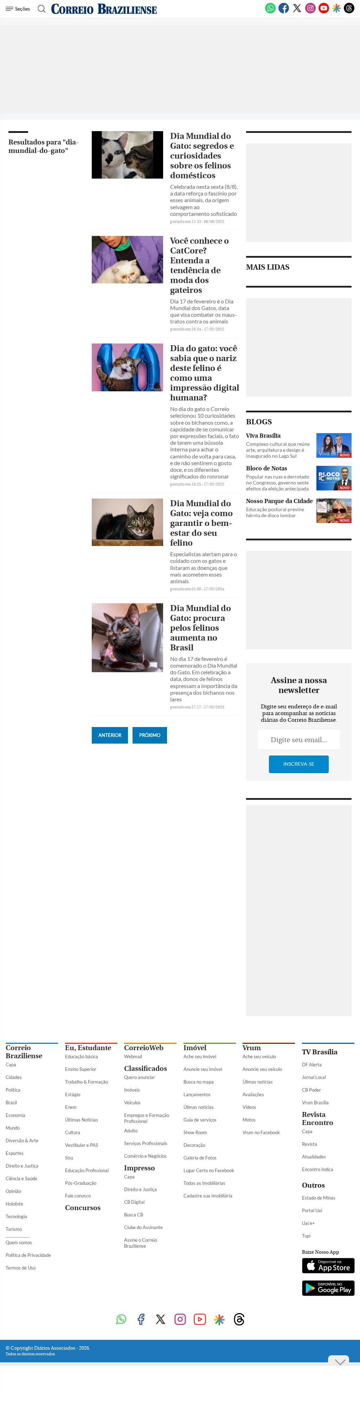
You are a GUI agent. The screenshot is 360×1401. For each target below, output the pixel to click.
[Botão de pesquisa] (39, 8)
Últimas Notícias (81, 1120)
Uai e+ (308, 1223)
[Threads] (349, 12)
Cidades (14, 1077)
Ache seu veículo (259, 1056)
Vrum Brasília (315, 1102)
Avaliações (253, 1094)
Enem (71, 1107)
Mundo (13, 1128)
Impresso (139, 1168)
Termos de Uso (21, 1268)
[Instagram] (310, 12)
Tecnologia (16, 1216)
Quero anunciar (139, 1077)
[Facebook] (283, 12)
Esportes (15, 1153)
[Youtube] (324, 12)
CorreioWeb (143, 1048)
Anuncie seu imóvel (203, 1069)
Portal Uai (312, 1210)
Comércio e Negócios (145, 1156)
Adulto (130, 1130)
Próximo (149, 735)
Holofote (14, 1204)
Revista (309, 1144)
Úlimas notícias (199, 1107)
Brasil (11, 1102)
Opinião (13, 1191)
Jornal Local (314, 1077)
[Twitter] (297, 12)
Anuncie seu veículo (262, 1069)
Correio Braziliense (24, 1052)
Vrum (252, 1048)
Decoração (194, 1145)
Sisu (69, 1158)
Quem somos (19, 1242)
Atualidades (314, 1156)
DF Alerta (312, 1064)
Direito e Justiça (22, 1166)
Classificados (145, 1069)
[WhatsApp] (270, 12)
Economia (15, 1115)
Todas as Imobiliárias (204, 1183)
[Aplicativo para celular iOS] (328, 1266)
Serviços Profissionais (145, 1143)
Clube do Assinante (143, 1227)
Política (13, 1090)
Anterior (109, 735)
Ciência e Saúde (21, 1178)
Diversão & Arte (22, 1140)
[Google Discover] (336, 9)
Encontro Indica (317, 1169)
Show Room (195, 1132)
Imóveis (132, 1090)
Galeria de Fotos (200, 1158)
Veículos (132, 1102)
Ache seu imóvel (200, 1056)
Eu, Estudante (88, 1048)
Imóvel (195, 1048)
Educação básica (81, 1056)
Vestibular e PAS (81, 1145)
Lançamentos (197, 1094)
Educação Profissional (87, 1170)
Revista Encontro (317, 1119)
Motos (249, 1120)
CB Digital (134, 1202)
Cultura (72, 1132)
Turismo (14, 1229)
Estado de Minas (318, 1198)
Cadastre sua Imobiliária (208, 1195)
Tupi (306, 1236)
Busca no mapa (199, 1082)
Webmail (133, 1056)
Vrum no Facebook (261, 1132)
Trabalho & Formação (86, 1082)
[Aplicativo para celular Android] (328, 1289)
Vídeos (249, 1107)
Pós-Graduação (80, 1183)
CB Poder (311, 1090)
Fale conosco (78, 1195)
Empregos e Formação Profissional (146, 1118)
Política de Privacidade (28, 1255)
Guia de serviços (200, 1120)
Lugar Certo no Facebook (209, 1170)
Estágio (72, 1094)
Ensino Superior (80, 1069)
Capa (11, 1064)
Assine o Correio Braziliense (140, 1243)
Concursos (83, 1208)
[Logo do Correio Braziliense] (104, 9)
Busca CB (133, 1214)
